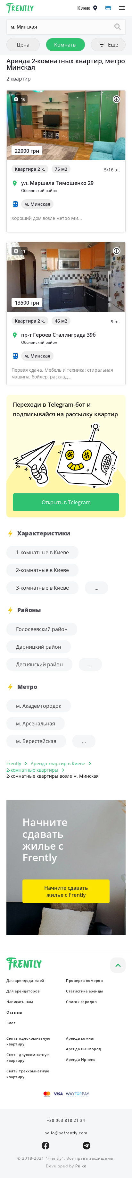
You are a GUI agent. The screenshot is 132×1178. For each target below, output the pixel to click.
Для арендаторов (23, 991)
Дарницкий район (38, 646)
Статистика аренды (84, 991)
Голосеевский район (42, 629)
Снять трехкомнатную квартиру (27, 1074)
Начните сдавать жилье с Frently (66, 891)
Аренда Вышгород (83, 1048)
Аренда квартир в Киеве (58, 763)
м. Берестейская (36, 741)
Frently (20, 9)
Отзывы (14, 1012)
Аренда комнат (80, 1038)
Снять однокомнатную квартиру (28, 1041)
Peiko (81, 1166)
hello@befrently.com (66, 1133)
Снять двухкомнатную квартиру (28, 1057)
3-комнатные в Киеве (42, 587)
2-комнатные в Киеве (42, 570)
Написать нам (19, 1001)
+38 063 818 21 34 (66, 1120)
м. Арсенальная (35, 723)
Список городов (81, 1001)
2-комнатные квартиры (32, 770)
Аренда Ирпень (81, 1059)
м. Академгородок (38, 705)
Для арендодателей (25, 980)
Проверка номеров (84, 980)
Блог (10, 1022)
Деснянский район (39, 664)
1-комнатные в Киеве (42, 552)
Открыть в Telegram (66, 502)
